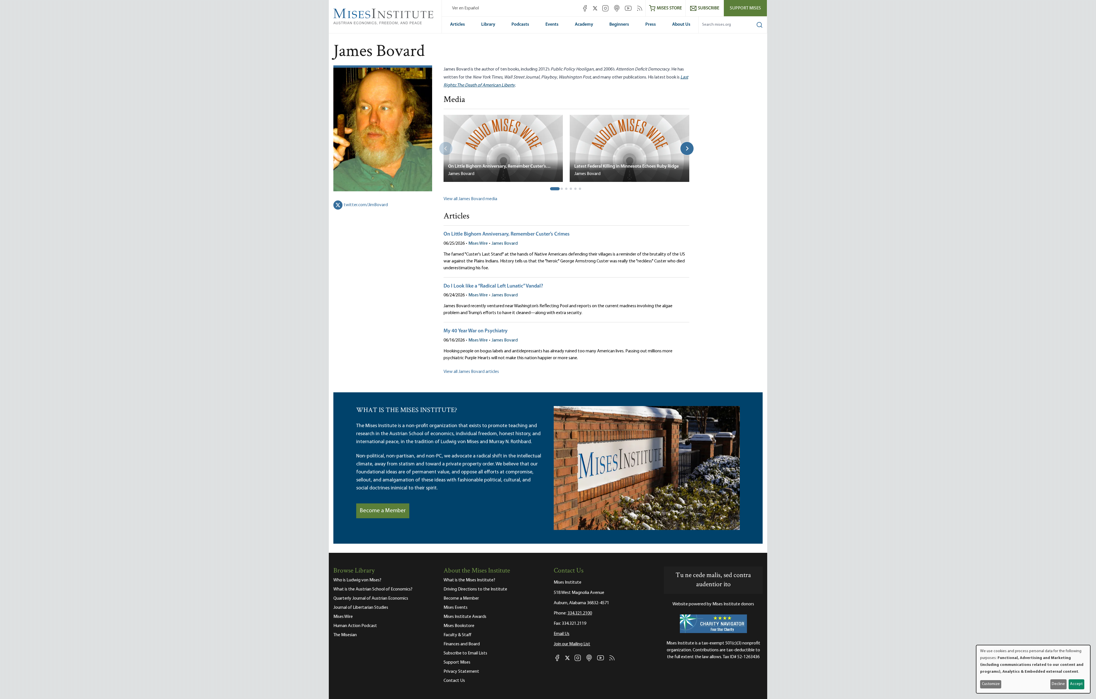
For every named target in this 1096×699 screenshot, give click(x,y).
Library (488, 24)
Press (650, 24)
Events (552, 24)
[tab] (555, 188)
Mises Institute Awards (465, 616)
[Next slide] (687, 148)
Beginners (619, 24)
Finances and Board (462, 644)
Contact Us (454, 680)
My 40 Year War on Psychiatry (475, 331)
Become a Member (383, 511)
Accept (1076, 684)
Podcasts (520, 24)
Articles (457, 24)
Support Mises (745, 8)
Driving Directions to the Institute (475, 589)
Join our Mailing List (572, 644)
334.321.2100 (579, 613)
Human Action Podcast (355, 626)
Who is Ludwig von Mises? (357, 580)
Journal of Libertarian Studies (360, 607)
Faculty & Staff (458, 635)
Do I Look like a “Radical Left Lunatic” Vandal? (493, 286)
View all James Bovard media (470, 199)
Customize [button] (991, 684)
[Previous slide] (446, 148)
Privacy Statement (461, 671)
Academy (584, 24)
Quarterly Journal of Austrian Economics (370, 598)
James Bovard (504, 243)
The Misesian (345, 635)
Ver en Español (465, 8)
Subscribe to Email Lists (465, 653)
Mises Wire (478, 243)
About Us (681, 24)
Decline (1058, 684)
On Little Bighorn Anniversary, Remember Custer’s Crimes (507, 234)
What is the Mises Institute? (469, 580)
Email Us (561, 634)
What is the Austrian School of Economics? (372, 589)
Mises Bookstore (459, 626)
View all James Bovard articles (471, 371)
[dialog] (1033, 669)
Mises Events (456, 607)
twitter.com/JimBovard (366, 205)
